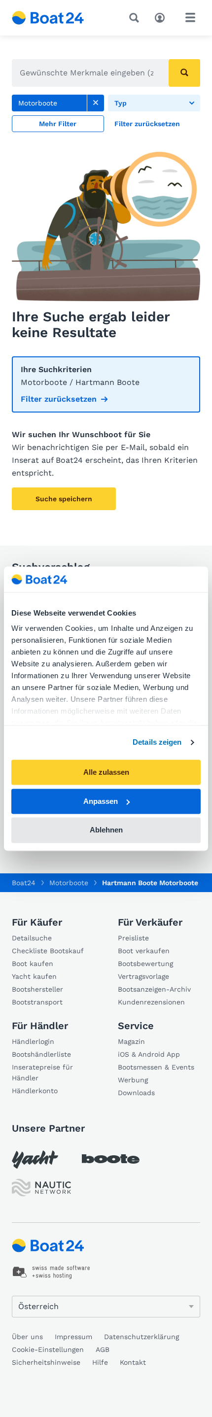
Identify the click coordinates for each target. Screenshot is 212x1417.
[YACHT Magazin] (35, 1159)
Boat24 (23, 883)
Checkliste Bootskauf (48, 951)
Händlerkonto (35, 1091)
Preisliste (133, 938)
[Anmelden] (162, 17)
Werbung (133, 1080)
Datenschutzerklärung (141, 1337)
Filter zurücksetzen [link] (59, 399)
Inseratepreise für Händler (42, 1072)
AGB (102, 1349)
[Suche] (136, 18)
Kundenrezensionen (151, 1002)
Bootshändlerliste (41, 1054)
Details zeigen (157, 742)
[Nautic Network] (41, 1187)
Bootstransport (37, 1002)
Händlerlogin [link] (33, 1041)
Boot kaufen (32, 964)
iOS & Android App (149, 1054)
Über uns (27, 1337)
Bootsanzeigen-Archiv (154, 989)
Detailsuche (32, 938)
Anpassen (100, 801)
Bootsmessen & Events (156, 1067)
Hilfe (100, 1362)
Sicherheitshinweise (46, 1362)
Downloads (136, 1093)
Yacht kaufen (34, 976)
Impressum (73, 1337)
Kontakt (133, 1362)
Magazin (131, 1041)
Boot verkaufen (144, 951)
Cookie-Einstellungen (48, 1349)
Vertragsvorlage (143, 976)
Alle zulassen (106, 772)
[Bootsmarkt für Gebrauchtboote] (48, 18)
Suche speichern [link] (63, 499)
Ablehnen (106, 830)
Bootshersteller (37, 989)
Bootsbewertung (145, 964)
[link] (95, 103)
